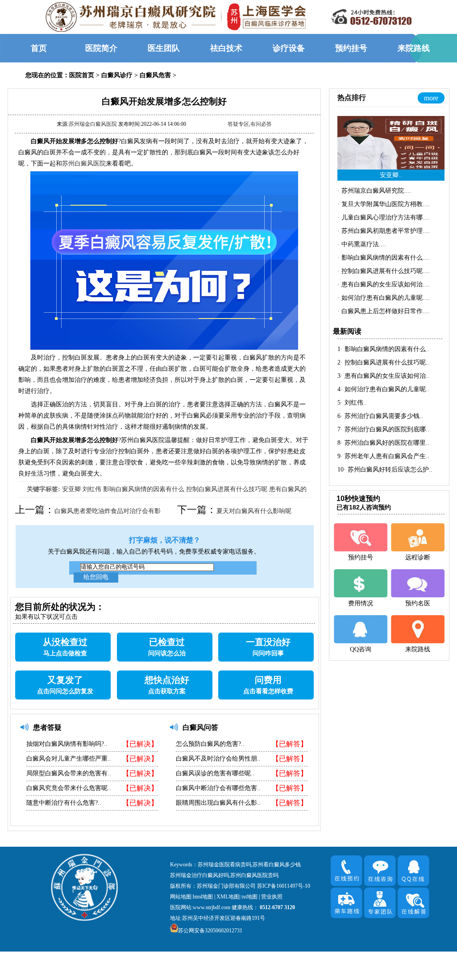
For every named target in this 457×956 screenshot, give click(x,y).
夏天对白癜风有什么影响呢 (253, 511)
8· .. (383, 442)
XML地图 (227, 897)
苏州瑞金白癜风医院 (93, 124)
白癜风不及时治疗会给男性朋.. (218, 758)
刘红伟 (92, 489)
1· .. (383, 349)
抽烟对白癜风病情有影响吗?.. (67, 744)
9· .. (383, 456)
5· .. (352, 402)
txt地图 (249, 897)
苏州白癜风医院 (84, 163)
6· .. (380, 416)
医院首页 (81, 75)
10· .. (384, 469)
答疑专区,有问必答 (250, 124)
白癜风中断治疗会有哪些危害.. (218, 788)
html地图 (203, 897)
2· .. (383, 362)
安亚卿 (71, 489)
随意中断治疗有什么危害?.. (63, 802)
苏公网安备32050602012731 (210, 930)
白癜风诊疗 (117, 75)
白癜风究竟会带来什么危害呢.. (68, 788)
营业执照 (272, 897)
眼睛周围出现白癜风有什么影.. (218, 802)
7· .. (383, 429)
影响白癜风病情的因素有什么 (143, 489)
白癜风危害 (155, 75)
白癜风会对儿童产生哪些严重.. (68, 758)
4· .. (383, 389)
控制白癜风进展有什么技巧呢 (226, 489)
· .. (374, 190)
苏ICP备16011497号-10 (283, 886)
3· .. (383, 375)
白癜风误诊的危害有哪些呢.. (215, 773)
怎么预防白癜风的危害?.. (210, 744)
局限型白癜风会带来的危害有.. (68, 773)
